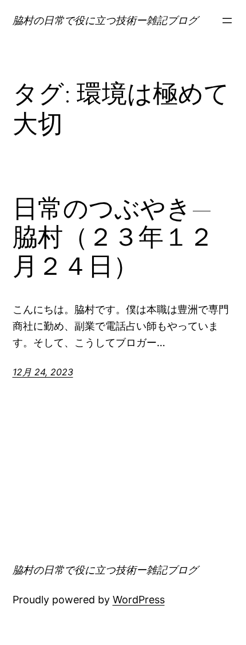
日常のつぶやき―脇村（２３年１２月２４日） (113, 237)
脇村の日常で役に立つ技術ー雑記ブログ (105, 20)
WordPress (139, 600)
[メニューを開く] (227, 20)
